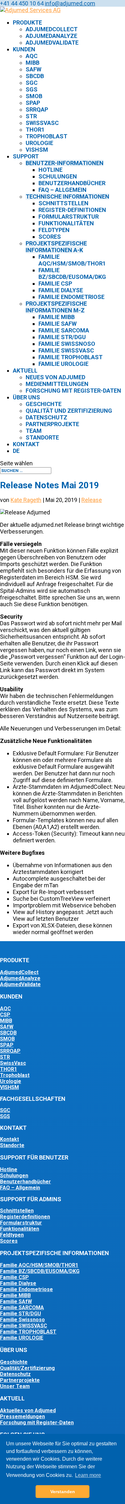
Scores (49, 236)
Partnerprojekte (52, 424)
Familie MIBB (56, 317)
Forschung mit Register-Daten (73, 390)
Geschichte (44, 404)
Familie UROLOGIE (21, 1338)
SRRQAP (37, 109)
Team (34, 430)
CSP (5, 1015)
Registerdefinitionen (25, 1217)
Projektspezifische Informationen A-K (56, 246)
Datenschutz (46, 417)
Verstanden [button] (62, 1491)
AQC (32, 56)
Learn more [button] (88, 1475)
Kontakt (26, 444)
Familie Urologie (63, 363)
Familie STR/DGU (62, 337)
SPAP (33, 102)
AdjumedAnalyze (51, 36)
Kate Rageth (26, 500)
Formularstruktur (68, 216)
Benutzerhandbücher (71, 183)
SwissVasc (42, 123)
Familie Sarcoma (63, 330)
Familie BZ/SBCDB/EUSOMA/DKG (72, 273)
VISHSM (9, 1087)
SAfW (33, 69)
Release (91, 500)
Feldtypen (54, 230)
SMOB (34, 96)
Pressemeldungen (22, 1416)
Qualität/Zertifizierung (27, 1368)
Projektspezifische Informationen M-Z (56, 307)
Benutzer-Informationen (65, 163)
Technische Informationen (67, 196)
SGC (32, 82)
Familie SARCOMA (22, 1307)
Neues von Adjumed (55, 377)
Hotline (50, 169)
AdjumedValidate (52, 42)
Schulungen (57, 176)
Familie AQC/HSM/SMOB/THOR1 (72, 260)
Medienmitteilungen (57, 384)
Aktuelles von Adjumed (28, 1410)
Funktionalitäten (66, 223)
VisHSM (37, 149)
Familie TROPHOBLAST (28, 1332)
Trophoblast (46, 136)
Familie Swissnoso (66, 343)
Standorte (42, 437)
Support (26, 156)
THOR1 (35, 129)
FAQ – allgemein (62, 189)
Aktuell (25, 370)
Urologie (39, 143)
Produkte (27, 22)
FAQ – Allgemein (20, 1188)
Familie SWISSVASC (23, 1326)
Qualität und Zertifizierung (69, 410)
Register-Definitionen (72, 210)
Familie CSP (55, 283)
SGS (32, 89)
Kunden (24, 49)
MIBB (32, 62)
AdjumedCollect (52, 29)
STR (31, 116)
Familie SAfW (57, 323)
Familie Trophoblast (70, 357)
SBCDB (35, 76)
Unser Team (15, 1386)
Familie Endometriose (71, 297)
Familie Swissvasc (66, 350)
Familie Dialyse (60, 290)
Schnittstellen (63, 203)
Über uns (26, 397)
